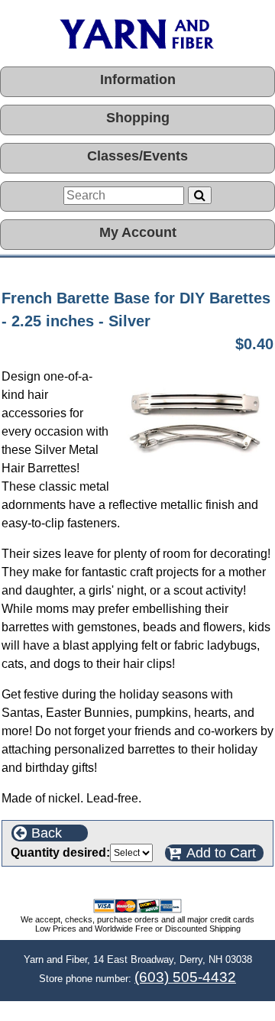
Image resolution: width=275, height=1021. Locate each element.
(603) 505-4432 (185, 977)
